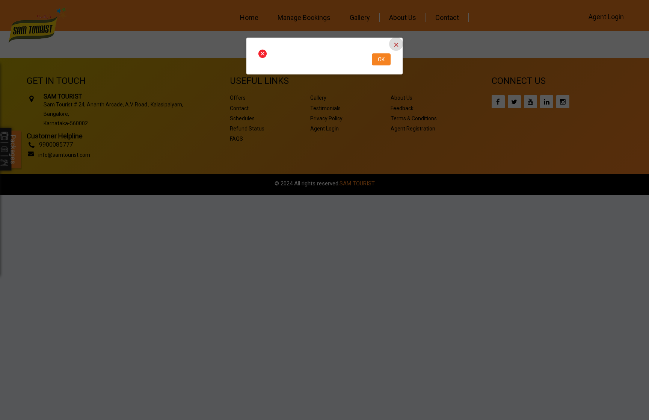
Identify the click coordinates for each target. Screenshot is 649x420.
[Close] (396, 44)
